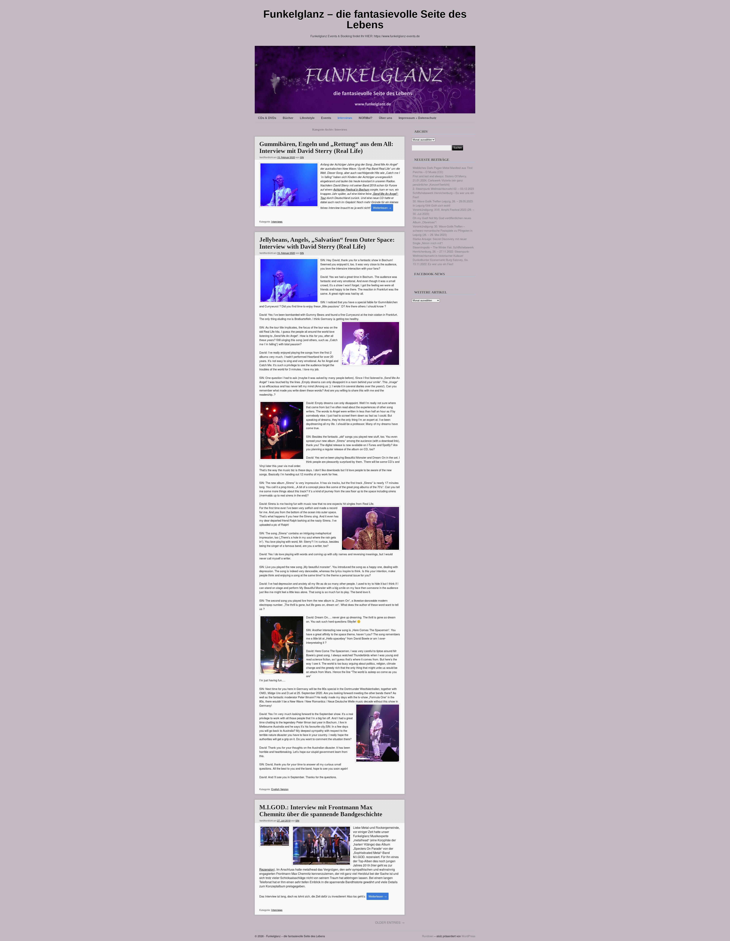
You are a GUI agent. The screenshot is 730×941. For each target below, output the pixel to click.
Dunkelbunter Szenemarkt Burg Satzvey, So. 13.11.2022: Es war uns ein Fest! (440, 262)
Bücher (288, 118)
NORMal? (365, 118)
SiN (302, 157)
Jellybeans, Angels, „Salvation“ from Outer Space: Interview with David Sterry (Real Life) (327, 243)
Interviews (345, 118)
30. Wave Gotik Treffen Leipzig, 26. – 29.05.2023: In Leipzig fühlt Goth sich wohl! (443, 203)
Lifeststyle (307, 118)
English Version (279, 789)
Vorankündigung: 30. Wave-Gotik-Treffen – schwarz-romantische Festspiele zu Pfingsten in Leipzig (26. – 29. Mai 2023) (442, 230)
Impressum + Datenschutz (417, 118)
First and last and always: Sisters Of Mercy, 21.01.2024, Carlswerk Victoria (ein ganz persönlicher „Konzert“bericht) (440, 180)
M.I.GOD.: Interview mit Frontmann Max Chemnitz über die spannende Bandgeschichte (320, 811)
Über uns (385, 118)
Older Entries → (390, 922)
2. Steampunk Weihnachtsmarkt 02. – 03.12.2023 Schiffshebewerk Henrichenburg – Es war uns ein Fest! (443, 193)
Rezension (266, 869)
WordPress (468, 936)
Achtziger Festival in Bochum (351, 189)
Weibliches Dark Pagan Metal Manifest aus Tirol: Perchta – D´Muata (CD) (443, 170)
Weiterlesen (382, 208)
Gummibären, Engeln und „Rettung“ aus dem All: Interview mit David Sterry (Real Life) (326, 147)
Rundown (427, 936)
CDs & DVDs (267, 118)
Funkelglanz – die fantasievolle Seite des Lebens (365, 19)
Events (326, 118)
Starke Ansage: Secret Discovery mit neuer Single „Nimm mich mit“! (440, 241)
